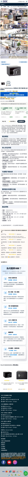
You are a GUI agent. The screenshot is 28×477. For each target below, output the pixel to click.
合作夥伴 (3, 446)
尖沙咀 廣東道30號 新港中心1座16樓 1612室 (13, 434)
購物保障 (3, 442)
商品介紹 (4, 121)
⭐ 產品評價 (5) (12, 121)
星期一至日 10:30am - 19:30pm (10, 401)
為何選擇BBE (21, 121)
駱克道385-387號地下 (7, 408)
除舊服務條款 (4, 450)
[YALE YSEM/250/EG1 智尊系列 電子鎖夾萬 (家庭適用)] (14, 70)
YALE (2, 88)
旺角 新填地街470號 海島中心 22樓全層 (11, 425)
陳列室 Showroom (7, 397)
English (2, 4)
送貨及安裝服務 (13, 354)
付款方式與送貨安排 (5, 441)
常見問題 (3, 448)
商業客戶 (3, 444)
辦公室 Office (6, 432)
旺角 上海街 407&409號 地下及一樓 (11, 399)
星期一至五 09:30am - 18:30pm (10, 436)
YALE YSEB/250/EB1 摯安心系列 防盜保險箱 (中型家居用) (7, 384)
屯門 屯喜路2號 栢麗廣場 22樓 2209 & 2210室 (13, 416)
